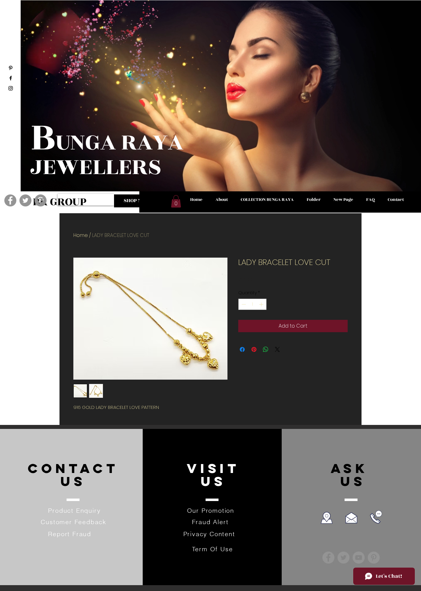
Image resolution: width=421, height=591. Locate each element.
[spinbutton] (252, 304)
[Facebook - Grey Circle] (10, 200)
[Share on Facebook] (242, 349)
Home (80, 235)
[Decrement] (243, 304)
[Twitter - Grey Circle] (25, 200)
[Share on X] (277, 349)
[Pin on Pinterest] (254, 349)
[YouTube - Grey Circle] (359, 558)
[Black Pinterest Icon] (11, 68)
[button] (176, 201)
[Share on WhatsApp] (265, 349)
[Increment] (262, 304)
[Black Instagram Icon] (11, 88)
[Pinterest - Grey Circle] (41, 200)
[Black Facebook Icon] (11, 78)
